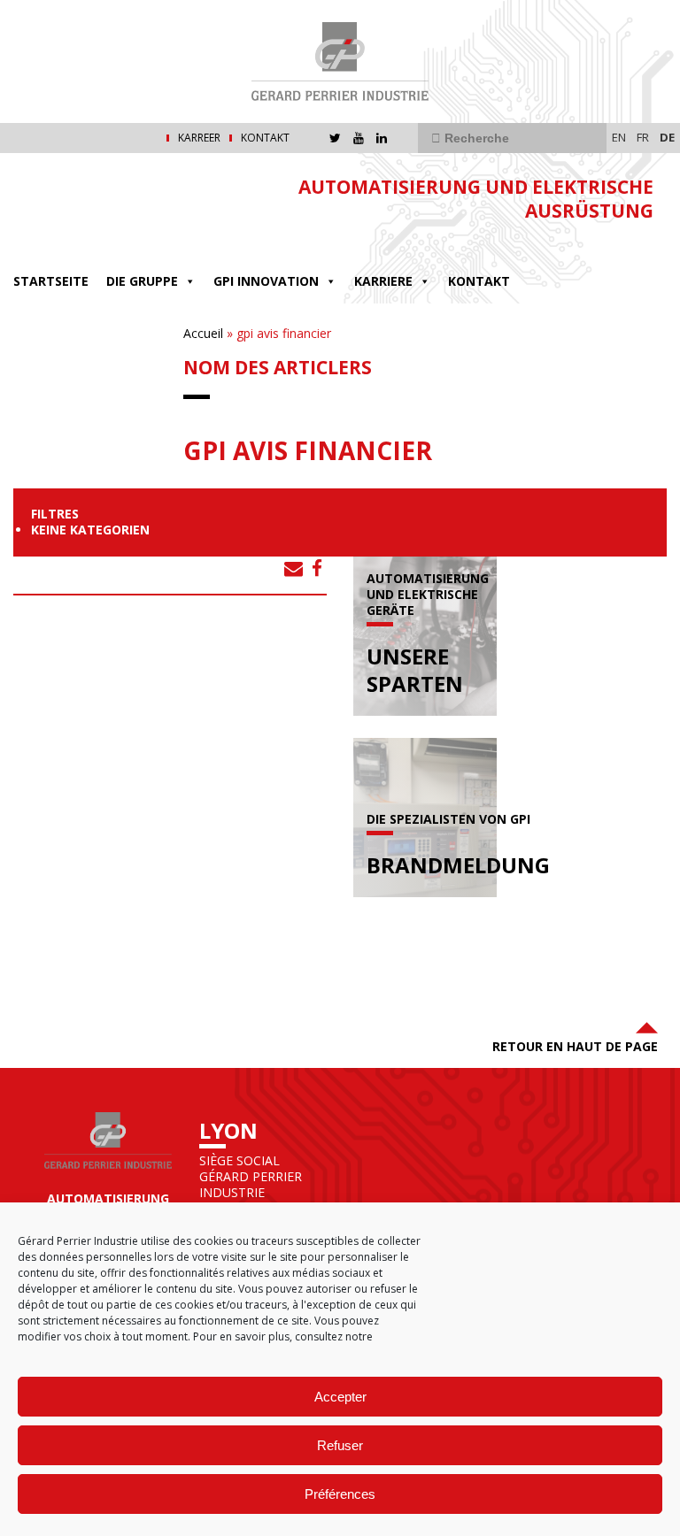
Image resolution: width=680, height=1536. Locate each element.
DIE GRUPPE (142, 281)
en (619, 137)
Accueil (203, 333)
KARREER (199, 138)
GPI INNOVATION (266, 281)
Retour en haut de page (575, 1046)
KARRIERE (383, 281)
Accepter (340, 1396)
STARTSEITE (51, 281)
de (667, 137)
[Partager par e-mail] (293, 568)
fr (643, 137)
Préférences (340, 1493)
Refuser (340, 1445)
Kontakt (265, 138)
